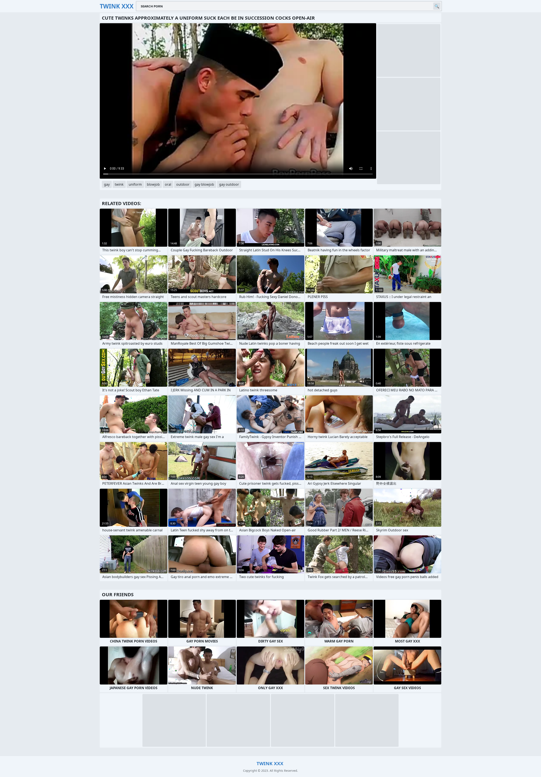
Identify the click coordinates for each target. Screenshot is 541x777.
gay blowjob (204, 184)
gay (107, 184)
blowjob (153, 184)
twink (119, 184)
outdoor (183, 184)
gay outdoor (229, 184)
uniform (135, 184)
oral (168, 184)
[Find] (436, 6)
